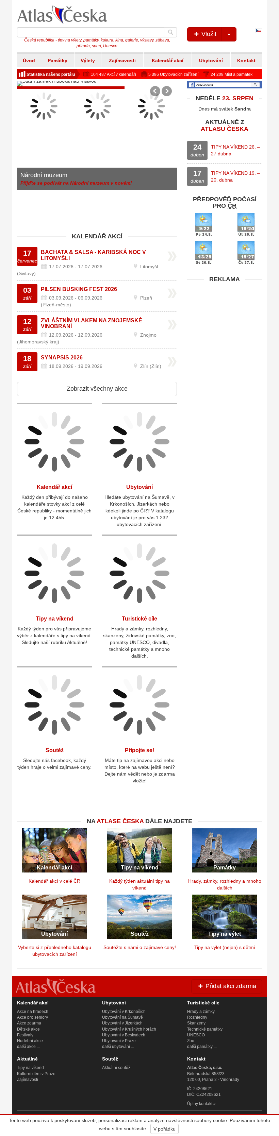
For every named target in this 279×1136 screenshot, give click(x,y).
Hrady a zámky (201, 1011)
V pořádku (164, 1129)
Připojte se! (139, 750)
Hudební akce (30, 1040)
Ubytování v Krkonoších (124, 1011)
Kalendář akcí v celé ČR (54, 881)
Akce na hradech (32, 1011)
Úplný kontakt (199, 1103)
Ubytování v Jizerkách (122, 1023)
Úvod (29, 60)
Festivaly (25, 1035)
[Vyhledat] (170, 32)
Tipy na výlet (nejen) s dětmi (224, 947)
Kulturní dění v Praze (36, 1073)
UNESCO (196, 1035)
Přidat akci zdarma (230, 986)
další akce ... (28, 1046)
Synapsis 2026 (62, 357)
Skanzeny (196, 1023)
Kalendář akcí (167, 60)
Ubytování (211, 60)
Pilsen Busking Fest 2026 (79, 289)
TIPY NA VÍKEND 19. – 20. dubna (235, 176)
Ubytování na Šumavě (122, 1017)
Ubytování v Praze (119, 1040)
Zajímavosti (122, 60)
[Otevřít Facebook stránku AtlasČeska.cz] (224, 84)
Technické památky (205, 1029)
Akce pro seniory (32, 1017)
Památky (57, 60)
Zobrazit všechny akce (97, 388)
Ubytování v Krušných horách (129, 1029)
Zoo (190, 1040)
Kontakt (246, 60)
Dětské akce (28, 1029)
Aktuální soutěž (116, 1067)
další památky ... (202, 1046)
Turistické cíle (139, 619)
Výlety (88, 60)
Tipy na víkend (54, 619)
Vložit (208, 34)
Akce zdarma (29, 1023)
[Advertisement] (224, 328)
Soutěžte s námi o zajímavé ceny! (139, 947)
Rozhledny (197, 1017)
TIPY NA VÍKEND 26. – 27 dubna (235, 150)
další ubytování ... (118, 1046)
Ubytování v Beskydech (123, 1035)
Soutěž (55, 750)
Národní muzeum (43, 175)
